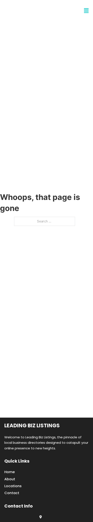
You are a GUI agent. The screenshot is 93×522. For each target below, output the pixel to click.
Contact (11, 492)
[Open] (86, 10)
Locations (13, 486)
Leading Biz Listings (32, 425)
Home (9, 471)
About (9, 479)
